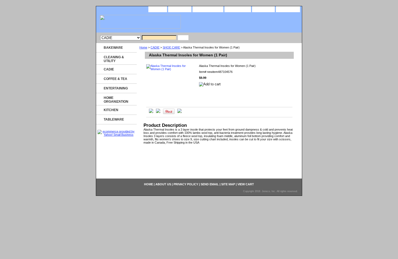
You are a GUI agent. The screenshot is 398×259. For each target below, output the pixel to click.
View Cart (288, 8)
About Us (180, 8)
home (157, 8)
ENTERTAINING (116, 88)
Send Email (237, 8)
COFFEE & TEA (115, 79)
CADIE (155, 47)
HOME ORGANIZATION (116, 99)
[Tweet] (151, 112)
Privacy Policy (208, 8)
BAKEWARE (113, 48)
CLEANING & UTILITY (114, 59)
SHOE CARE (171, 47)
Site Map (263, 8)
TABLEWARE (114, 119)
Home (143, 47)
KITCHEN (111, 110)
